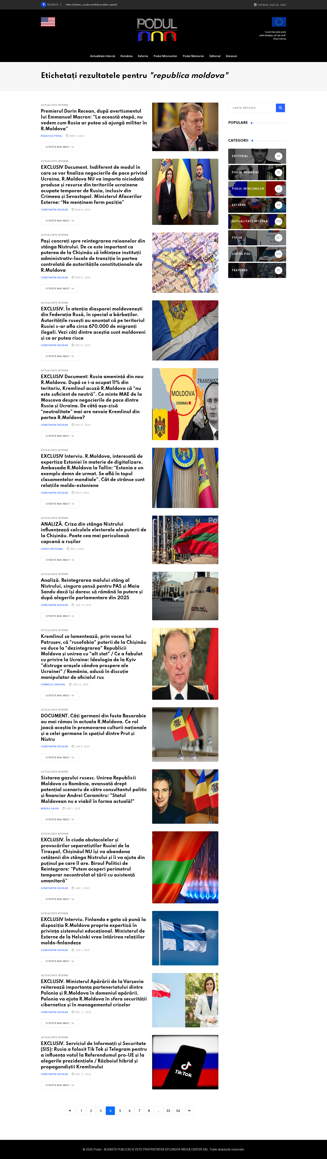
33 (168, 1111)
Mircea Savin (50, 808)
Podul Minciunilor (165, 56)
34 (178, 1111)
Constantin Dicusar (54, 209)
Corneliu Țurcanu (53, 684)
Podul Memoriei (193, 56)
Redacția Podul (51, 136)
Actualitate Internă (102, 56)
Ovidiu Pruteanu (52, 549)
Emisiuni (231, 56)
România (126, 56)
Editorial (214, 56)
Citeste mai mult (58, 147)
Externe (143, 56)
